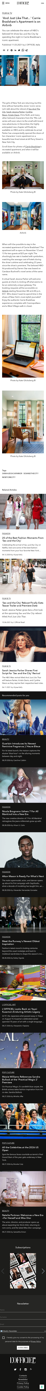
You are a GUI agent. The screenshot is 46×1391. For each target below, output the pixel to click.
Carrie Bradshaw (32, 146)
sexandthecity (30, 473)
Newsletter (23, 1379)
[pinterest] (11, 50)
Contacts (23, 1375)
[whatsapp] (23, 50)
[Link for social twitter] (15, 1370)
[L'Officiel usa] (23, 3)
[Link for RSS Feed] (31, 1369)
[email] (4, 50)
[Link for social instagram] (25, 1370)
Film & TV (7, 13)
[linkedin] (15, 50)
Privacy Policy (36, 1341)
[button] (41, 178)
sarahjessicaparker (12, 473)
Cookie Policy (23, 1387)
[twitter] (19, 50)
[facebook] (8, 50)
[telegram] (27, 50)
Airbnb (5, 291)
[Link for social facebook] (20, 1370)
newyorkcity (8, 477)
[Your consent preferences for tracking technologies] (42, 1387)
